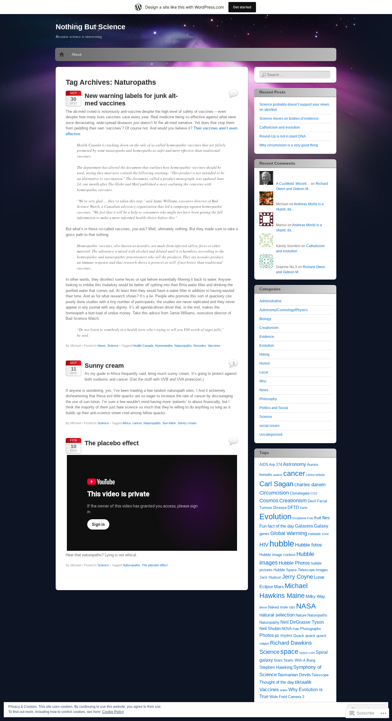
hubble (281, 543)
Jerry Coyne (297, 576)
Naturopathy (269, 622)
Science (113, 345)
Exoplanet (299, 518)
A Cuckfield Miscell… (293, 184)
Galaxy (321, 526)
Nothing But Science (90, 27)
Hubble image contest (277, 555)
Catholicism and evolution (279, 127)
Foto (310, 518)
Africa (127, 423)
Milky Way (315, 596)
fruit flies (322, 517)
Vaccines (214, 345)
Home (61, 54)
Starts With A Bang (299, 660)
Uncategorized (270, 435)
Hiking (264, 354)
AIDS (263, 464)
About (76, 54)
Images (322, 570)
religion (264, 643)
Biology (265, 319)
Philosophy (268, 399)
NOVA (287, 629)
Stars (278, 660)
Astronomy (294, 464)
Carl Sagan (276, 484)
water (284, 690)
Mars (279, 586)
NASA (306, 606)
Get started (242, 7)
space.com (307, 652)
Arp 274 (275, 464)
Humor (264, 363)
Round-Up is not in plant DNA (282, 136)
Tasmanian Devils (294, 674)
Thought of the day (276, 682)
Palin (296, 629)
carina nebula (315, 474)
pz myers (283, 635)
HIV (264, 545)
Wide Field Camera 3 (286, 697)
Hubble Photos (294, 563)
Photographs (310, 629)
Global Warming (288, 533)
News (102, 345)
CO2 (314, 493)
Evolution (266, 346)
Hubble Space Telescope (294, 570)
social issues (269, 426)
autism (277, 474)
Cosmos (268, 500)
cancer (137, 423)
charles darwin (309, 484)
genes (264, 534)
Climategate (300, 493)
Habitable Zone (318, 534)
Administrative (270, 301)
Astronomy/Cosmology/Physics (283, 310)
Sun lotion (169, 423)
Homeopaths (164, 345)
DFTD (293, 507)
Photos (266, 635)
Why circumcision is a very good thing (288, 145)
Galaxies (304, 526)
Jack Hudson (270, 577)
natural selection (277, 615)
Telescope (320, 675)
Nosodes (199, 345)
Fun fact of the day (276, 526)
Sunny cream (104, 365)
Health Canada (143, 345)
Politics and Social (273, 408)
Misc (263, 381)
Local (263, 372)
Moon (263, 607)
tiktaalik (303, 682)
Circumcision (274, 493)
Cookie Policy (113, 712)
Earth (303, 507)
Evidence (266, 337)
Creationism (268, 328)
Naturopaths (183, 345)
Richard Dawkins (291, 643)
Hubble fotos (308, 545)
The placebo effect (112, 443)
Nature (301, 615)
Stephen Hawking (275, 667)
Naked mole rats (281, 607)
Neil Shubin (270, 628)
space (289, 651)
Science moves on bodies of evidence (289, 119)
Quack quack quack (310, 635)
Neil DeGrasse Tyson (302, 622)
